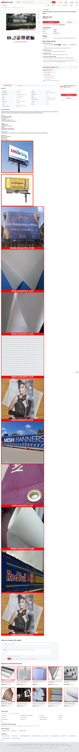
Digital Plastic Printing (5, 730)
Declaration (50, 747)
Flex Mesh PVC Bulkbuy (16, 738)
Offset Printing (14, 730)
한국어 (48, 745)
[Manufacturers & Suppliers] (7, 2)
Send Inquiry (51, 22)
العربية (45, 745)
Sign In (44, 80)
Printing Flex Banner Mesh (55, 735)
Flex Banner (61, 717)
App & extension (64, 5)
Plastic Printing (22, 7)
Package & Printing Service (15, 7)
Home (2, 7)
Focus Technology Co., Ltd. (32, 747)
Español (18, 745)
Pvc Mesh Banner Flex (72, 735)
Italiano (34, 745)
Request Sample (62, 24)
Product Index (58, 744)
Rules (77, 5)
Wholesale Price (41, 744)
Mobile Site (62, 744)
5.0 (64, 87)
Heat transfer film (23, 717)
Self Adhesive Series (4, 719)
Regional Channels (52, 744)
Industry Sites (46, 744)
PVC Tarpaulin (22, 719)
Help (58, 5)
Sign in (77, 2)
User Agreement (45, 747)
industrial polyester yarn (44, 717)
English (14, 745)
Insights (67, 744)
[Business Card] (76, 90)
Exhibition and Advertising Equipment (26, 715)
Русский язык (30, 745)
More (2, 740)
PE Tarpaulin (42, 715)
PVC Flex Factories (15, 735)
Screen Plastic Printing (22, 730)
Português (21, 745)
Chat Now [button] (70, 22)
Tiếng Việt (64, 745)
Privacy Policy (55, 747)
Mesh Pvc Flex (64, 735)
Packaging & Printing (7, 7)
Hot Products (13, 744)
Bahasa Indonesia (69, 745)
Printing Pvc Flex (46, 735)
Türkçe (60, 745)
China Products (18, 744)
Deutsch (37, 745)
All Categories (5, 5)
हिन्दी (54, 745)
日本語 (51, 745)
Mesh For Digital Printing (37, 735)
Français (25, 745)
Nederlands (41, 745)
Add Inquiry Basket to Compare (21, 41)
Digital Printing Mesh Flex (6, 738)
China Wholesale (35, 744)
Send (9, 658)
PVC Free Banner (4, 715)
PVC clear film (3, 717)
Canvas (60, 719)
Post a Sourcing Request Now (31, 658)
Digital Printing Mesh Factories (25, 735)
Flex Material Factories (5, 735)
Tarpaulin (60, 715)
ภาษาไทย (57, 745)
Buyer (53, 5)
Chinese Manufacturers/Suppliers (27, 744)
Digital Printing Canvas (43, 719)
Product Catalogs (16, 713)
